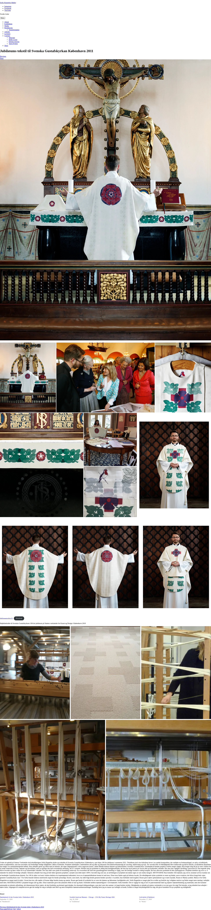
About (6, 22)
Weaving (12, 38)
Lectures (7, 34)
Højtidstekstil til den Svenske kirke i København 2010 (17, 897)
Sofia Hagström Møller (8, 3)
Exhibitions (8, 24)
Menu (2, 18)
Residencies (8, 28)
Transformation (14, 30)
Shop (6, 46)
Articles (7, 32)
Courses (7, 36)
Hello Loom (13, 40)
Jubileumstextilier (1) (6, 618)
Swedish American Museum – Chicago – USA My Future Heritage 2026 (92, 897)
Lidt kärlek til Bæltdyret (146, 897)
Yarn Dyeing (13, 44)
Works (6, 26)
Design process (14, 42)
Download (19, 618)
